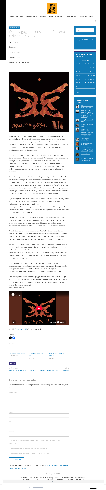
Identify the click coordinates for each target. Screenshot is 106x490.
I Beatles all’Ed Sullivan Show (85, 139)
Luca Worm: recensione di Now (17, 353)
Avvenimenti (59, 17)
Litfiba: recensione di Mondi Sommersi (87, 106)
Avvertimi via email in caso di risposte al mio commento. (29, 448)
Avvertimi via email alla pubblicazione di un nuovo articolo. (30, 453)
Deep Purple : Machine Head (87, 125)
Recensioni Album (31, 17)
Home (12, 17)
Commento (13, 393)
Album (13, 363)
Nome (11, 412)
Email (11, 421)
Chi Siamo (19, 17)
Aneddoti (43, 17)
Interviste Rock (71, 17)
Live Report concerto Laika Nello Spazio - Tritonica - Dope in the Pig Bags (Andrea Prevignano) (87, 114)
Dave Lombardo (85, 154)
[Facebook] (95, 21)
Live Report (83, 17)
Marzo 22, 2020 (14, 27)
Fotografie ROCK (21, 329)
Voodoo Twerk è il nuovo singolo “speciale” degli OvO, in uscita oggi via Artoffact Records (87, 132)
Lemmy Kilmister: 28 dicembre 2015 (87, 120)
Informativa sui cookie (38, 487)
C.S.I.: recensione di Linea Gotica (86, 144)
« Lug (78, 92)
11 (79, 75)
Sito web (12, 431)
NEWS (91, 17)
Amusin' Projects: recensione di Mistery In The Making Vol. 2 (87, 149)
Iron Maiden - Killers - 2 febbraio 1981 (87, 159)
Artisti (50, 17)
